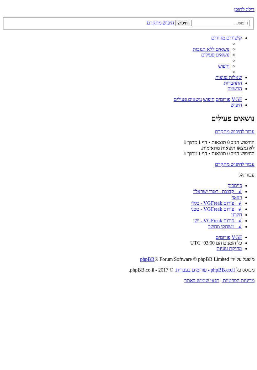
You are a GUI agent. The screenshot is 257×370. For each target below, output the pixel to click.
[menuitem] (211, 49)
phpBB (147, 259)
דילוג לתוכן (244, 9)
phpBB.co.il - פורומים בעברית (205, 269)
